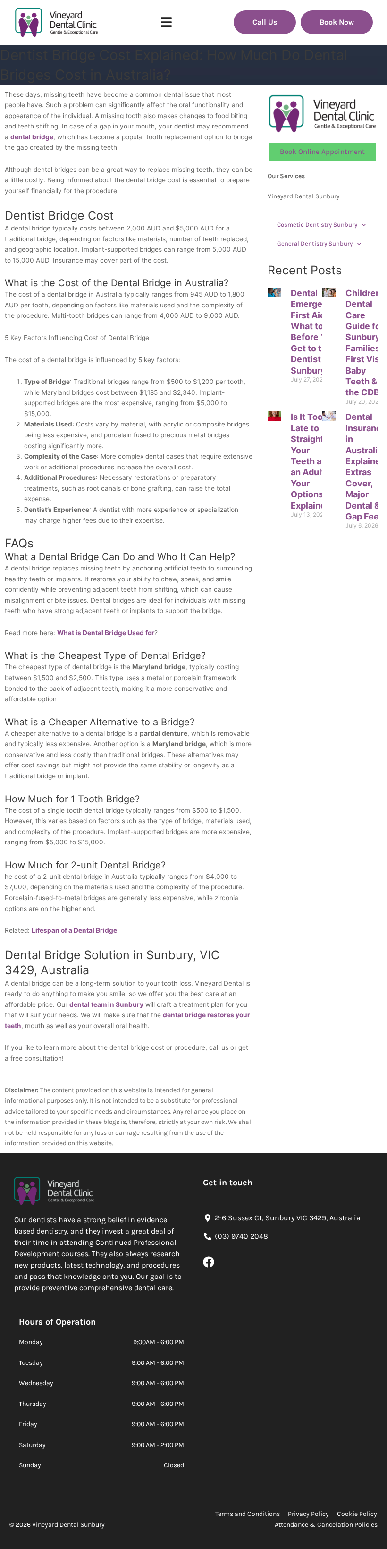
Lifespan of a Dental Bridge (74, 930)
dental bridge (31, 137)
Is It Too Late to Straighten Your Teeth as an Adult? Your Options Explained (312, 461)
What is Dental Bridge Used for (105, 633)
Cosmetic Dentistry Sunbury (317, 224)
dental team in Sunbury (106, 1004)
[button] (166, 22)
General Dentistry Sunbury (315, 243)
